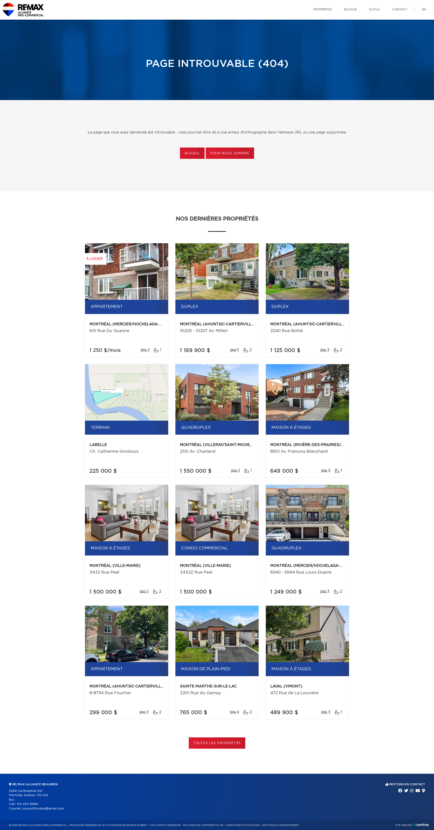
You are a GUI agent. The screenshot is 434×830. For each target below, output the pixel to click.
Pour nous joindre (230, 153)
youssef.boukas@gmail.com (43, 808)
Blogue (350, 9)
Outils (374, 9)
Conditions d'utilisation (243, 825)
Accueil (192, 153)
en (424, 9)
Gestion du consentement (280, 825)
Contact (399, 9)
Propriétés (322, 9)
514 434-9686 (27, 804)
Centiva (421, 824)
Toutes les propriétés (217, 743)
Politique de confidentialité (203, 825)
